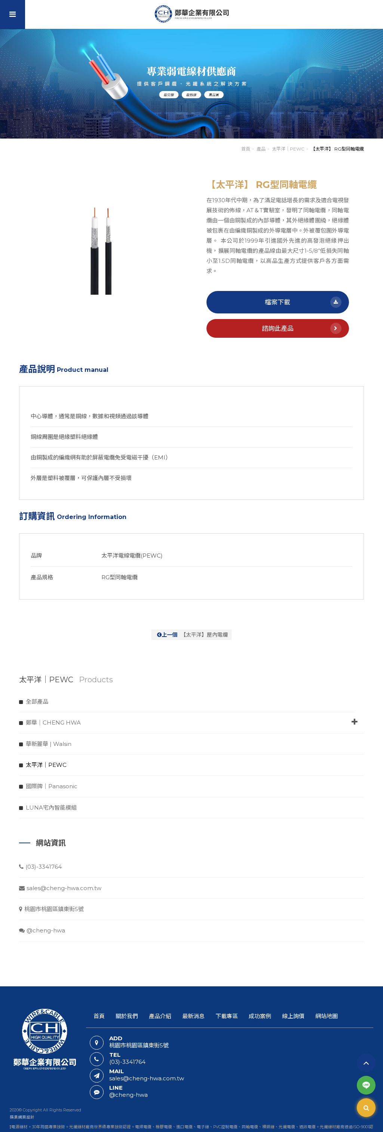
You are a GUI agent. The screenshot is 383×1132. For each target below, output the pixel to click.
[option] (105, 237)
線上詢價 (293, 1016)
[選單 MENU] (12, 14)
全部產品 (37, 701)
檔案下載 (277, 302)
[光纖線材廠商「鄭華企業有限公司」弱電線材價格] (191, 83)
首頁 (245, 149)
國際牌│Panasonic (51, 786)
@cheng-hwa (46, 930)
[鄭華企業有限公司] (191, 14)
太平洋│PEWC (288, 149)
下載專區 (226, 1016)
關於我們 (127, 1016)
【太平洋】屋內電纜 (195, 634)
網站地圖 (326, 1016)
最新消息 (193, 1016)
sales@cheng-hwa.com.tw (64, 888)
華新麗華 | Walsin (48, 743)
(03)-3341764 (43, 866)
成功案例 (260, 1016)
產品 (261, 149)
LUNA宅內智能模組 (51, 807)
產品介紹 (160, 1016)
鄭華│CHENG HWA (53, 722)
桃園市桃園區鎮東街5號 (54, 909)
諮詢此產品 (278, 328)
